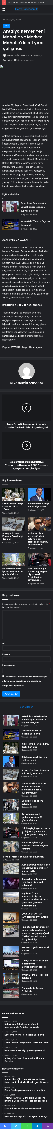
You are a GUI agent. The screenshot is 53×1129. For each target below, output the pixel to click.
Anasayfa (9, 19)
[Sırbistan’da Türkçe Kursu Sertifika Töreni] (13, 494)
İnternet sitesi (8, 665)
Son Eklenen (26, 706)
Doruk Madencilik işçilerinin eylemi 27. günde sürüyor (13, 571)
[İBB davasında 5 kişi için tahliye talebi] (39, 494)
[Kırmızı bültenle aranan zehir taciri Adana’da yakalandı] (11, 883)
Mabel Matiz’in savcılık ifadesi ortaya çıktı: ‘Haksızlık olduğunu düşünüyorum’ (38, 539)
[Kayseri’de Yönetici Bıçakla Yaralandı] (10, 224)
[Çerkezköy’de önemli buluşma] (11, 804)
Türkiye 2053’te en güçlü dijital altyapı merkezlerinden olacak (34, 963)
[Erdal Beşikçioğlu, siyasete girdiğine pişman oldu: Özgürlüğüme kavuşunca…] (39, 559)
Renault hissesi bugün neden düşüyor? (23, 856)
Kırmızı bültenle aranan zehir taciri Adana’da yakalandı (34, 882)
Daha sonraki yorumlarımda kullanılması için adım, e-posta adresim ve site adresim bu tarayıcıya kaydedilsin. (24, 681)
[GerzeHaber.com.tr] (26, 9)
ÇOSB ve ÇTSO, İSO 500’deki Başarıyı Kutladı (34, 915)
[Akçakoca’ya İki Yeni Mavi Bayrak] (11, 951)
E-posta (6, 654)
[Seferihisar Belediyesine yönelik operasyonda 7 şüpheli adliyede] (10, 206)
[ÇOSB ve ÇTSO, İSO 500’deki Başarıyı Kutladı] (11, 917)
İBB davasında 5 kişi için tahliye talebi (38, 505)
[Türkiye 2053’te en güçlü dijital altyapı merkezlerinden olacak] (11, 964)
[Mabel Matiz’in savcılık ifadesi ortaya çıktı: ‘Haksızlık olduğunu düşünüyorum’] (39, 524)
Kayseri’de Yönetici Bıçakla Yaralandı (31, 732)
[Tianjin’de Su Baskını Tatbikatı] (11, 992)
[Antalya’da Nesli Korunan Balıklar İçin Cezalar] (13, 524)
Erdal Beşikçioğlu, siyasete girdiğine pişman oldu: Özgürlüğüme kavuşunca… (37, 574)
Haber (18, 19)
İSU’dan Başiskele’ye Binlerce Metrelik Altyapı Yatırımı (34, 845)
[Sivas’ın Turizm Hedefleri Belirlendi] (11, 978)
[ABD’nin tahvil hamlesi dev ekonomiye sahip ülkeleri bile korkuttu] (11, 868)
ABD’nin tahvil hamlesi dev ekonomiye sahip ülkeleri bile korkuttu (35, 867)
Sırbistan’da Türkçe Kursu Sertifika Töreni (26, 2)
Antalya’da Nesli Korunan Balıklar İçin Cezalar (13, 536)
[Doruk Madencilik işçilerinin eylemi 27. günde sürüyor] (13, 559)
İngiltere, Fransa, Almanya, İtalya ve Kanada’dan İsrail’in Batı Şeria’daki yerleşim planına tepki (34, 899)
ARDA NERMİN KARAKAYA (18, 55)
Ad (4, 643)
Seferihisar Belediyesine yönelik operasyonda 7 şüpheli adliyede (34, 207)
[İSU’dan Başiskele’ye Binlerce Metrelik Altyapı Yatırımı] (11, 846)
